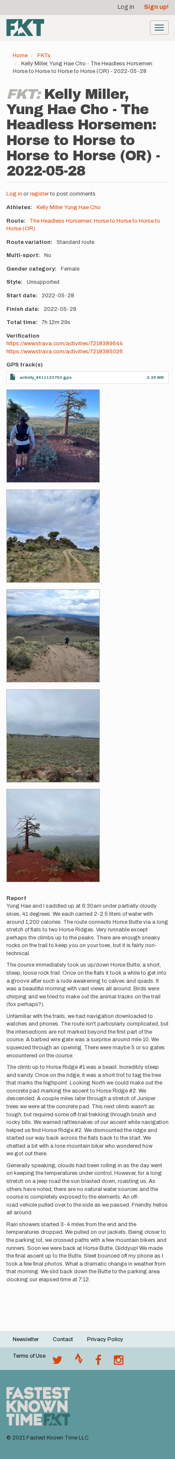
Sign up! (156, 7)
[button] (53, 436)
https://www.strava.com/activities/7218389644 (64, 344)
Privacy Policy (105, 1339)
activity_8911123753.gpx (46, 377)
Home (20, 56)
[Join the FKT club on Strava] (79, 1362)
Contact (63, 1339)
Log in (126, 7)
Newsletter (26, 1339)
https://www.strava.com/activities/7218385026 (64, 352)
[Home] (25, 27)
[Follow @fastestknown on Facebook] (98, 1362)
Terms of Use (29, 1356)
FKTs (44, 56)
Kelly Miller (50, 207)
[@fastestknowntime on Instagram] (118, 1362)
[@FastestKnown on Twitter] (57, 1362)
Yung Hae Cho (82, 207)
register (39, 194)
